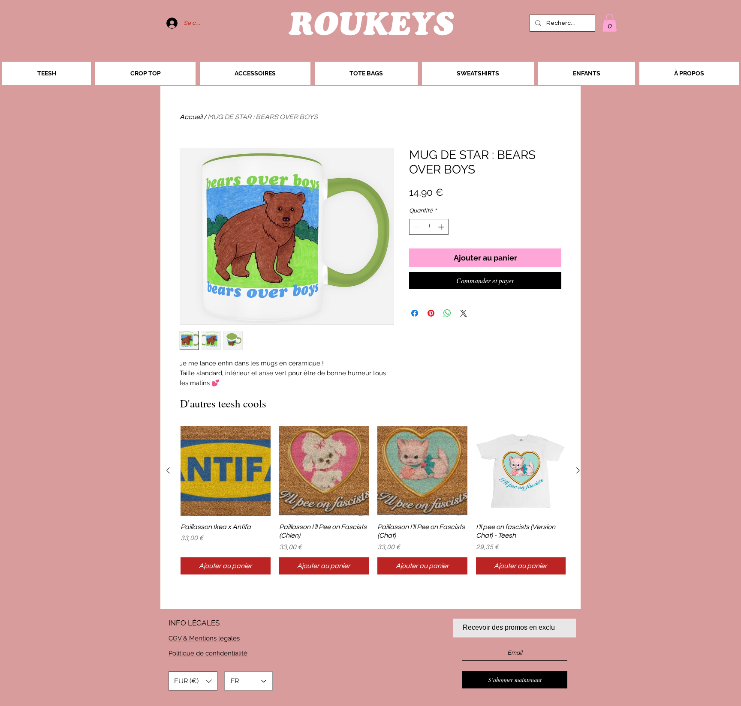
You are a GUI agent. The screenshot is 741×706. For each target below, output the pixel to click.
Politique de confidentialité (208, 653)
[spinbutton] (429, 226)
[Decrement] (415, 226)
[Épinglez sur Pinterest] (431, 313)
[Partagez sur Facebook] (415, 313)
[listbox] (193, 681)
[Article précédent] (168, 470)
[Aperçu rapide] (226, 471)
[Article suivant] (578, 470)
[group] (373, 500)
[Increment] (442, 226)
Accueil (191, 117)
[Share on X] (463, 313)
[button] (609, 23)
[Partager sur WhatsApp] (447, 313)
